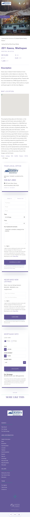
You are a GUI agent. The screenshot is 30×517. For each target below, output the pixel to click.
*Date (5, 214)
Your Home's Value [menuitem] (5, 475)
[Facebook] (15, 497)
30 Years (8, 341)
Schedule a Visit (20, 198)
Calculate (15, 368)
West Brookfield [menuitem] (5, 462)
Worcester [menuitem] (3, 465)
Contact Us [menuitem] (3, 489)
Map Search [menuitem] (4, 427)
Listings (8, 156)
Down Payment (8, 353)
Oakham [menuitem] (3, 450)
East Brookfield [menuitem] (4, 445)
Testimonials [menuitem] (4, 487)
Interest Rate (7, 359)
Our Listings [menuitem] (4, 429)
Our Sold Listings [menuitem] (5, 431)
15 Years (15, 341)
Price (5, 346)
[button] (2, 25)
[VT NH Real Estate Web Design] (15, 506)
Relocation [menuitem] (3, 477)
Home (2, 156)
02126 (26, 156)
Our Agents (12, 187)
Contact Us (6, 187)
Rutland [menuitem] (3, 454)
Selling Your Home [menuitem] (5, 473)
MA (12, 156)
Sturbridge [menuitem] (3, 458)
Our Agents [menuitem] (4, 485)
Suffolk (16, 156)
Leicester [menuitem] (3, 447)
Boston (21, 156)
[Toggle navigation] (27, 3)
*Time (5, 220)
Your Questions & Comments (10, 226)
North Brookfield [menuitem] (5, 452)
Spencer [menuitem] (3, 456)
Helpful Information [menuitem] (5, 439)
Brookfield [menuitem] (3, 443)
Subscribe (15, 317)
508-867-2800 (10, 180)
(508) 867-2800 (24, 3)
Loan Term (7, 337)
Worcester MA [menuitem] (4, 460)
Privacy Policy (15, 256)
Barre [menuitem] (2, 441)
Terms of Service (10, 268)
